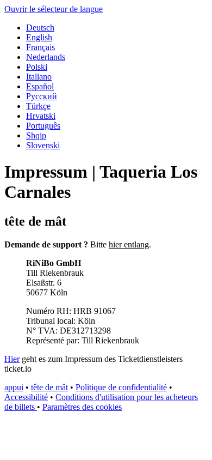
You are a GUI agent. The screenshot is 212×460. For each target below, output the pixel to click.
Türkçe (38, 106)
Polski (36, 66)
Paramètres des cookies (82, 406)
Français (40, 47)
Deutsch (40, 27)
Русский (41, 96)
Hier (12, 359)
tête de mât (49, 387)
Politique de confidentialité (121, 387)
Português (43, 125)
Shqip (36, 135)
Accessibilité (26, 397)
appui (13, 387)
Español (40, 86)
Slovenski (43, 145)
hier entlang (129, 244)
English (39, 37)
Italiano (39, 76)
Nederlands (45, 57)
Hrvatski (40, 115)
